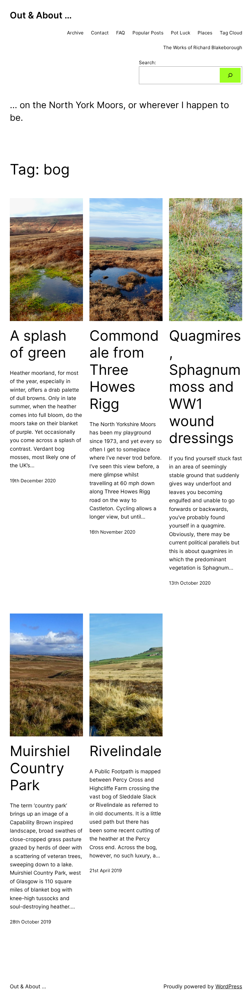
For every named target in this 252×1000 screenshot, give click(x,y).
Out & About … (41, 15)
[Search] (230, 75)
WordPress (228, 986)
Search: (147, 62)
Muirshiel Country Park (40, 768)
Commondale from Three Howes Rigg (124, 370)
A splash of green (38, 344)
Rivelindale (125, 751)
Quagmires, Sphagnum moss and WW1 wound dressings (205, 387)
